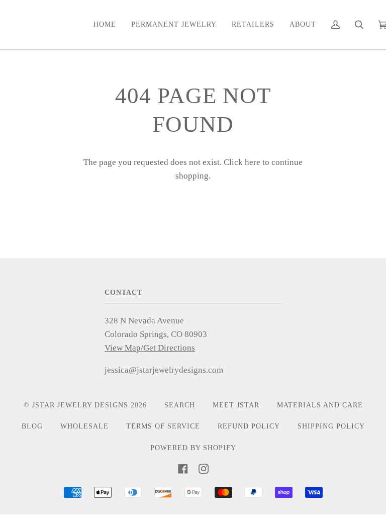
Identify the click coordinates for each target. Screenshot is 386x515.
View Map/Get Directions (150, 348)
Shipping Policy (331, 426)
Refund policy (249, 426)
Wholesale (84, 426)
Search (179, 405)
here (252, 162)
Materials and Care (320, 405)
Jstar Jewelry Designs (80, 405)
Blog (32, 426)
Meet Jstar (236, 405)
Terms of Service (163, 426)
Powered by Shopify (193, 448)
